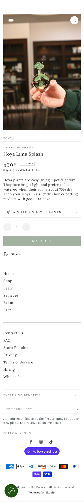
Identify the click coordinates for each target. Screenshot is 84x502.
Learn (8, 288)
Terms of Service (18, 362)
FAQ (7, 340)
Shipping (8, 170)
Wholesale (12, 376)
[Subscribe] (78, 409)
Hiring (9, 369)
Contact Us (13, 333)
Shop (7, 280)
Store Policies (15, 347)
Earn (7, 310)
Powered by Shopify (42, 492)
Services (11, 295)
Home (7, 138)
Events (9, 302)
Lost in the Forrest (18, 147)
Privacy (10, 354)
